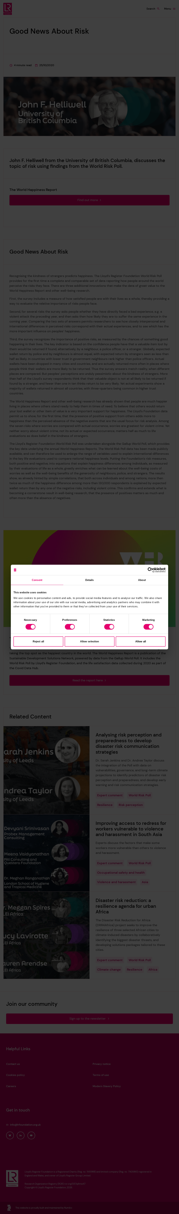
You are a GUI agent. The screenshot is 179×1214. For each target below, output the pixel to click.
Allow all (140, 641)
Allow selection (89, 641)
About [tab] (142, 579)
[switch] (70, 627)
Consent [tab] (37, 579)
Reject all (38, 641)
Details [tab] (89, 579)
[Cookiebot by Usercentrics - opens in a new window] (150, 570)
